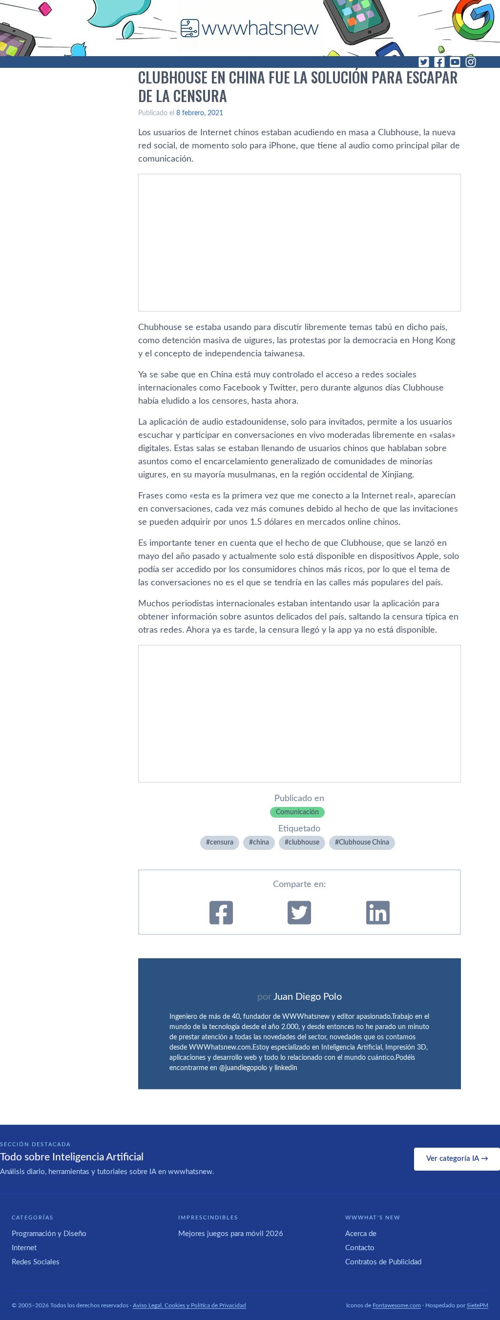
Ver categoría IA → (457, 1158)
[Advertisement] (299, 242)
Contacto (360, 1248)
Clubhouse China (364, 842)
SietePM (477, 1305)
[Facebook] (439, 62)
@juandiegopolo (243, 1068)
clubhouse (304, 842)
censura (221, 842)
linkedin (285, 1068)
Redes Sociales (36, 1262)
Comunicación (297, 812)
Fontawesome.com (397, 1305)
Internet (24, 1248)
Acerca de (360, 1234)
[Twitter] (424, 62)
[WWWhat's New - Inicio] (250, 28)
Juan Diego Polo (307, 997)
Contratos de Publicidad (383, 1262)
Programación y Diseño (49, 1234)
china (261, 842)
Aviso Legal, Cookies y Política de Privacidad (189, 1305)
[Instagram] (471, 62)
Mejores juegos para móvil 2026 (230, 1234)
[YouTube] (455, 62)
